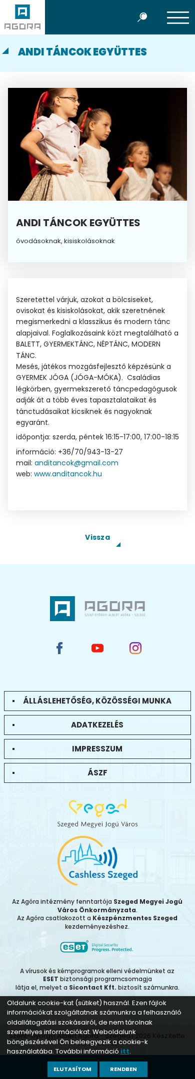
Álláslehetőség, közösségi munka (97, 701)
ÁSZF (98, 772)
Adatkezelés (97, 724)
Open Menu (178, 17)
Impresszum (97, 748)
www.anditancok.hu (68, 474)
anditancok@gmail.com (76, 463)
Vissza (97, 537)
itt (125, 1051)
